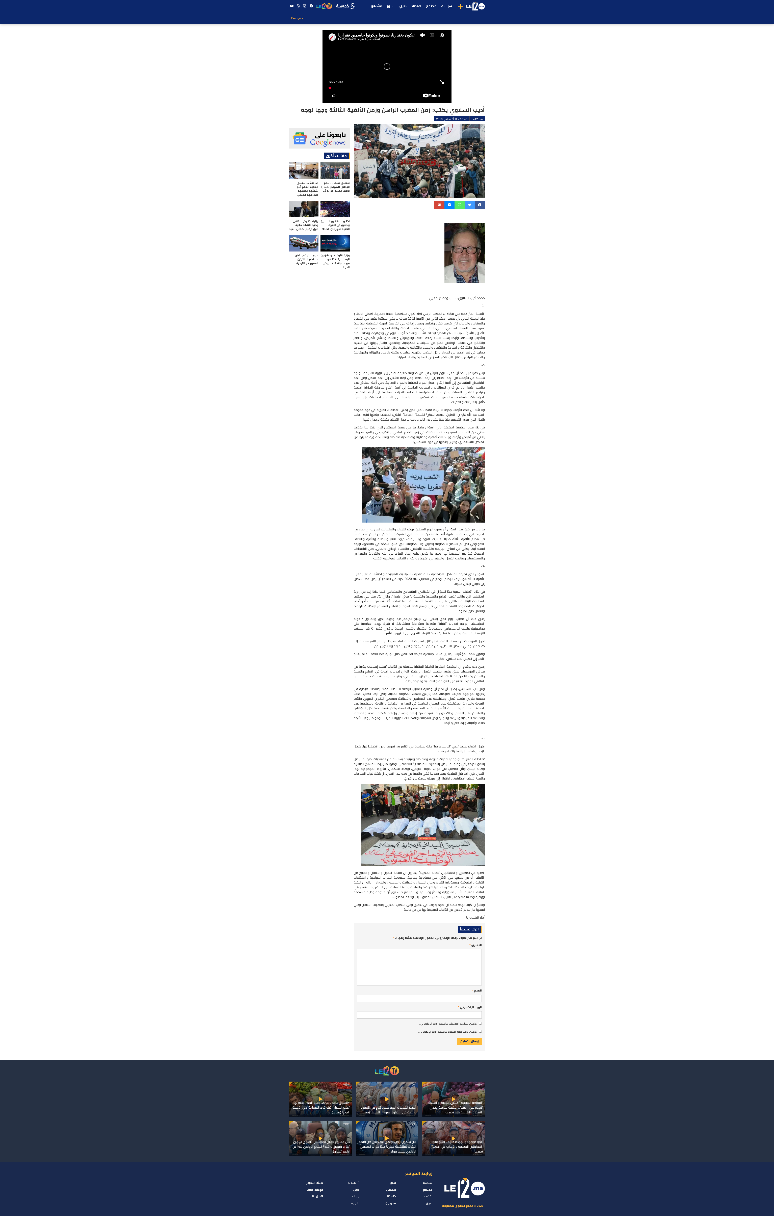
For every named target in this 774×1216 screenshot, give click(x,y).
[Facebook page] (311, 6)
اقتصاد (416, 6)
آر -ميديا (353, 1182)
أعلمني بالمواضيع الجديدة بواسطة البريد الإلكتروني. (447, 1031)
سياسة (446, 6)
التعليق (475, 945)
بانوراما (354, 1203)
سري (403, 6)
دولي (356, 1189)
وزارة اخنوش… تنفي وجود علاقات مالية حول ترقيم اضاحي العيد (303, 225)
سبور (390, 6)
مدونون (390, 1203)
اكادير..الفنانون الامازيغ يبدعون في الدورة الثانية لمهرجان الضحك (335, 225)
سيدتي (391, 1189)
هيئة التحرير (314, 1182)
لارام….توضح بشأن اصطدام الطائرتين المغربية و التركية (306, 259)
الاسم (477, 990)
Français (297, 18)
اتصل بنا (317, 1196)
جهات (355, 1196)
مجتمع (431, 6)
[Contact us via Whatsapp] (298, 6)
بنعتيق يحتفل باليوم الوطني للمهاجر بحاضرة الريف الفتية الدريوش (335, 186)
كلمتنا (391, 1196)
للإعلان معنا (315, 1189)
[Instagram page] (304, 6)
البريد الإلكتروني (470, 1007)
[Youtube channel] (291, 6)
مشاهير (376, 6)
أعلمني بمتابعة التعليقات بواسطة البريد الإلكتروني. (448, 1023)
